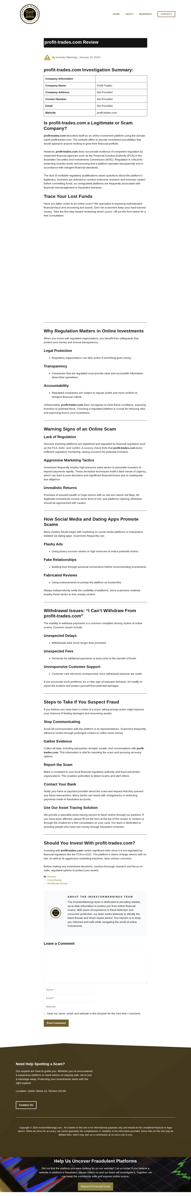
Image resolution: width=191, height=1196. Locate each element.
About (129, 14)
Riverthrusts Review (57, 883)
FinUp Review (54, 880)
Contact (166, 14)
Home (116, 14)
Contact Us (26, 1105)
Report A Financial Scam (95, 1186)
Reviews (51, 876)
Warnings (145, 14)
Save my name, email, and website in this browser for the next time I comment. (94, 1013)
